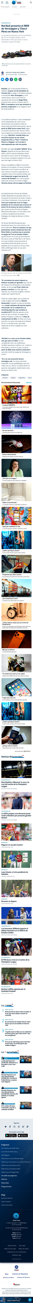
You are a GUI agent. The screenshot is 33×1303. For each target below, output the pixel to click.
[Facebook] (11, 79)
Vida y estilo (9, 1009)
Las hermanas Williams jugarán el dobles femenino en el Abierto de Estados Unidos (14, 930)
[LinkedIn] (7, 79)
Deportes (4, 842)
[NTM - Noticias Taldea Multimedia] (16, 1268)
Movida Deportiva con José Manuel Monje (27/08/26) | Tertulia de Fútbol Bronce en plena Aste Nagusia (9, 1078)
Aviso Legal (22, 1245)
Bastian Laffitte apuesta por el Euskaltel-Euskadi (13, 990)
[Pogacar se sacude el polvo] (16, 832)
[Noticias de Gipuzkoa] (20, 1274)
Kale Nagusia (5, 1155)
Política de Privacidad (10, 1249)
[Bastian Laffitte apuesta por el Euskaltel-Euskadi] (16, 976)
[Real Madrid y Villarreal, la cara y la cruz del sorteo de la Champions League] (16, 769)
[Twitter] (2, 79)
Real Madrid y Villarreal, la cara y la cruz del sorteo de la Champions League (15, 784)
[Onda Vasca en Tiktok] (27, 1126)
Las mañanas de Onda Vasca (10, 1148)
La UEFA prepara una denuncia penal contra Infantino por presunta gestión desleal (16, 815)
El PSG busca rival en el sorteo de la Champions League (15, 961)
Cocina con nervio (6, 1205)
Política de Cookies (24, 1249)
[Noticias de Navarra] (23, 1277)
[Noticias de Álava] (8, 1277)
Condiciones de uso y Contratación (16, 1252)
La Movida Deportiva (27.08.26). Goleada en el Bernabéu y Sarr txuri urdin (9, 1063)
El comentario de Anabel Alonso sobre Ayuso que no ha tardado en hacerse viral (17, 1023)
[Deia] (7, 1274)
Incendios (14, 6)
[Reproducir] (22, 1060)
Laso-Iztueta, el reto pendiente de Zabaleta (14, 873)
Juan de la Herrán (6, 1198)
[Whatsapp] (15, 79)
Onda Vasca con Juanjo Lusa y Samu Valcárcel (15, 1162)
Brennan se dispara (8, 901)
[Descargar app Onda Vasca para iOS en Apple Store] (23, 1135)
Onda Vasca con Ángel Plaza (10, 1172)
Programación (6, 1187)
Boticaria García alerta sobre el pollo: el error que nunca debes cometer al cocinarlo (18, 1013)
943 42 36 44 (17, 1230)
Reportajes (5, 1183)
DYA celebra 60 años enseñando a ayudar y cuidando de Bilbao (8, 1108)
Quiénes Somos (12, 1245)
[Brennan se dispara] (16, 888)
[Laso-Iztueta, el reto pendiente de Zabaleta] (16, 859)
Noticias (4, 1179)
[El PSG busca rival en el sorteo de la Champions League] (16, 947)
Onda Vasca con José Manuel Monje (12, 1158)
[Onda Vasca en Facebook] (10, 1127)
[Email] (20, 79)
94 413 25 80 (17, 1225)
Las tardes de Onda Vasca (9, 1152)
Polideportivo (5, 780)
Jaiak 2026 (22, 6)
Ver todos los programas (9, 1176)
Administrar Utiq (16, 1255)
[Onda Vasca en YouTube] (14, 1127)
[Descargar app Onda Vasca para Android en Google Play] (11, 1135)
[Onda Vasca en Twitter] (5, 1127)
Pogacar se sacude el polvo (12, 845)
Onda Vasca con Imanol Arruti (10, 1165)
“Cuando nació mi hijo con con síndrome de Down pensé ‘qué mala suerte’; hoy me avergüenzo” (18, 1033)
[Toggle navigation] (2, 2)
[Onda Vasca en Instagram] (19, 1127)
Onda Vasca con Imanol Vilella (10, 1169)
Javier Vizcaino (6, 1202)
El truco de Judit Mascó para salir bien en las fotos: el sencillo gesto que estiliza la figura (17, 1043)
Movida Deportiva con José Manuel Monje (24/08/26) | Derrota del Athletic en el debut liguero (9, 1093)
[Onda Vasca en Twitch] (23, 1127)
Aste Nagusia (5, 6)
